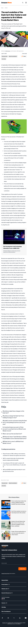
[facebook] (2, 618)
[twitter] (14, 618)
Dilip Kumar (7, 51)
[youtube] (25, 618)
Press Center (5, 584)
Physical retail (4, 56)
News (2, 7)
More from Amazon (6, 611)
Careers (4, 603)
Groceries (4, 58)
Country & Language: (6, 597)
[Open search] (22, 2)
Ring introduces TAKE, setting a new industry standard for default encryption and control (14, 454)
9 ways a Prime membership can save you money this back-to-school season (18, 533)
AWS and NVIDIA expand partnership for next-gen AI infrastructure (14, 470)
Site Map (4, 607)
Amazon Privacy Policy (18, 622)
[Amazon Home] (6, 2)
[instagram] (8, 618)
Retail (6, 7)
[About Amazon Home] (5, 546)
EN (4, 598)
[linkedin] (20, 618)
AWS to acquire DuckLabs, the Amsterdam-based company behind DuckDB (13, 459)
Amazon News (5, 580)
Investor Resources (6, 593)
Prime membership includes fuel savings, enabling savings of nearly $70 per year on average (18, 502)
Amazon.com (5, 588)
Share (24, 56)
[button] (14, 412)
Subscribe (22, 568)
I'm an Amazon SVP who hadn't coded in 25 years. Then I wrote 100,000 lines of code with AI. (14, 464)
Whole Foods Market (13, 56)
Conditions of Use (11, 622)
